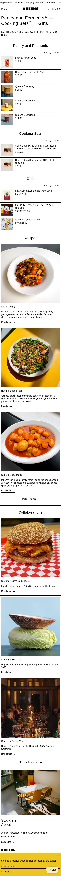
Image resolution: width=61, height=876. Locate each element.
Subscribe (6, 842)
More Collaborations (29, 762)
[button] (47, 9)
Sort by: (50, 52)
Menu (4, 9)
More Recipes (29, 499)
